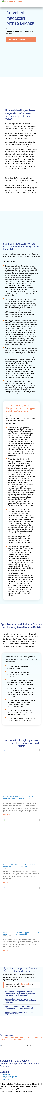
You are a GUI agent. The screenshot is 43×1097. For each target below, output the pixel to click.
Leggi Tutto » (7, 814)
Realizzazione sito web (28, 1086)
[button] (39, 3)
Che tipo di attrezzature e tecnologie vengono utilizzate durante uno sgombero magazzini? (20, 1000)
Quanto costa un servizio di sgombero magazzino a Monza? (19, 1013)
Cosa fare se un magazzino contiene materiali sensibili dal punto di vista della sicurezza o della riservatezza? (20, 993)
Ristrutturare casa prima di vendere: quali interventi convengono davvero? (19, 865)
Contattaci (25, 984)
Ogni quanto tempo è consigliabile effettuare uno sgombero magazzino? (19, 1007)
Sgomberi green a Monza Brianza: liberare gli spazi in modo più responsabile (21, 933)
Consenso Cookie (26, 1091)
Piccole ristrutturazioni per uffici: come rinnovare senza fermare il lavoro (18, 797)
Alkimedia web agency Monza (11, 1089)
